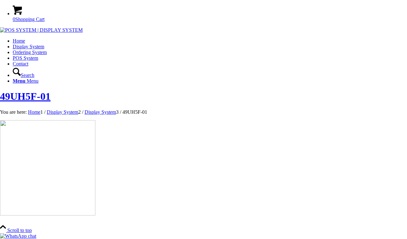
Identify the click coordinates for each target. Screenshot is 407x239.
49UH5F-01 (25, 96)
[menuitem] (210, 41)
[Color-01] (41, 30)
